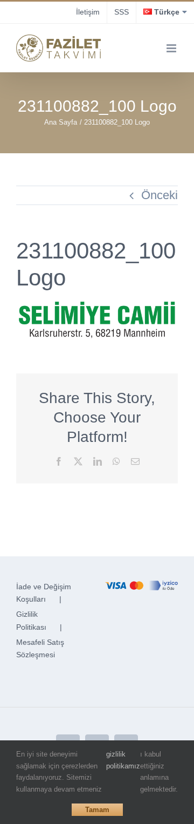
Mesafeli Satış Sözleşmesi (40, 648)
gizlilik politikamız (123, 760)
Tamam (97, 810)
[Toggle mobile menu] (172, 48)
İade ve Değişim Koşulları (43, 593)
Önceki (159, 195)
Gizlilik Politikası (31, 620)
